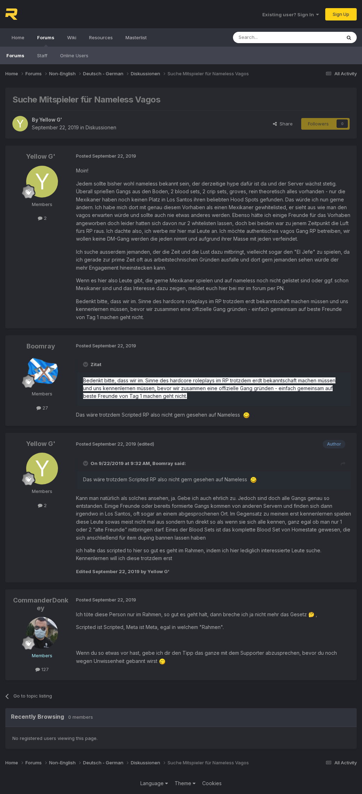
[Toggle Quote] (86, 364)
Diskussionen (101, 127)
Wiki (71, 37)
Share (285, 124)
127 (44, 669)
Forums (45, 37)
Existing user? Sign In (289, 14)
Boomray (41, 346)
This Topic (320, 37)
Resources (101, 37)
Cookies (212, 783)
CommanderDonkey (40, 604)
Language (152, 783)
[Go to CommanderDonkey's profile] (42, 633)
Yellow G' (50, 120)
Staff (42, 55)
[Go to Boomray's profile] (42, 371)
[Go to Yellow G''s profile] (20, 123)
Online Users (74, 55)
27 (44, 408)
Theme (184, 783)
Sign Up (341, 14)
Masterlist (136, 37)
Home (18, 37)
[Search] (349, 37)
